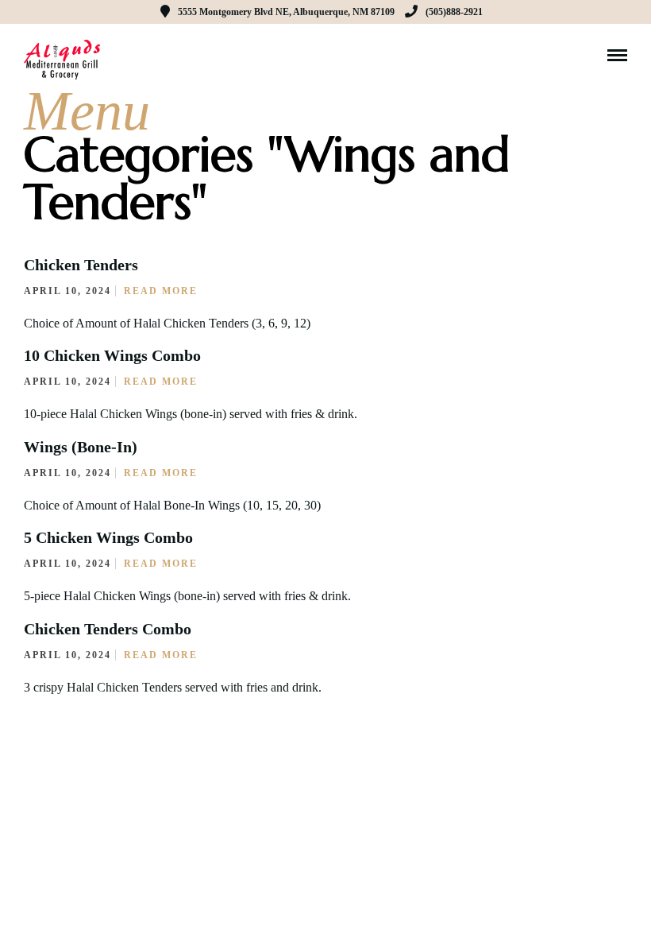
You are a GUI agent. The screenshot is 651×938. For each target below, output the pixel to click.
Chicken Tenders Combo (107, 629)
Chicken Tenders (81, 264)
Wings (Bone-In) (80, 446)
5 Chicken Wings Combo (108, 537)
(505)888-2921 (454, 11)
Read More (161, 291)
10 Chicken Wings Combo (112, 355)
